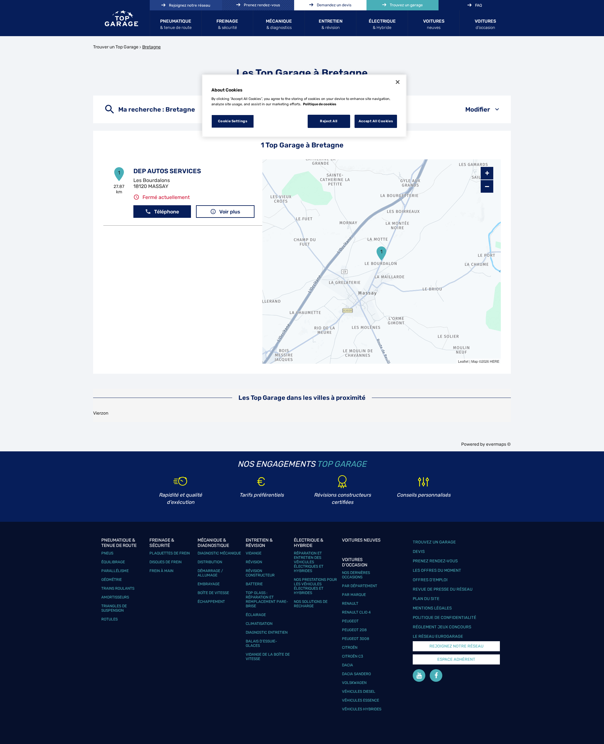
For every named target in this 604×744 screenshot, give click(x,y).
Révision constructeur (260, 573)
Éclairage (256, 615)
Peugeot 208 (354, 630)
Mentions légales (432, 608)
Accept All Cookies (376, 121)
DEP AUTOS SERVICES (167, 171)
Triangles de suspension (114, 608)
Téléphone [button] (166, 212)
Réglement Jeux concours (442, 627)
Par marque (354, 594)
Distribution (210, 562)
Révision (254, 562)
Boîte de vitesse (213, 593)
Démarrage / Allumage (210, 573)
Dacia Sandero (356, 674)
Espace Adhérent (456, 659)
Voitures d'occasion (354, 562)
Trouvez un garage (434, 542)
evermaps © (498, 444)
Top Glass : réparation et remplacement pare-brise (267, 599)
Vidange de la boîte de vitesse (268, 656)
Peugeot (350, 621)
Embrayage (209, 584)
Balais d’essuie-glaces (261, 643)
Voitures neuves (361, 540)
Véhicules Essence (360, 700)
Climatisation (259, 623)
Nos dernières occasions (356, 574)
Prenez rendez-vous (435, 561)
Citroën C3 (352, 656)
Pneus (107, 553)
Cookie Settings (233, 121)
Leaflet (463, 361)
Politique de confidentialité (444, 617)
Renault (350, 603)
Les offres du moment (437, 570)
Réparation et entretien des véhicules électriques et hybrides (308, 562)
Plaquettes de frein (169, 553)
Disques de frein (165, 562)
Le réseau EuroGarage (438, 636)
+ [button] (487, 173)
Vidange (253, 553)
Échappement (211, 601)
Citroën (349, 647)
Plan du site (426, 598)
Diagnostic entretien (267, 632)
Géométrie (111, 579)
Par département (359, 586)
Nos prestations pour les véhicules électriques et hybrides (315, 586)
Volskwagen (354, 683)
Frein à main (161, 571)
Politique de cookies (319, 104)
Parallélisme (115, 571)
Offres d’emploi (430, 579)
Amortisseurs (115, 597)
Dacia (347, 665)
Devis (419, 551)
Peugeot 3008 (355, 639)
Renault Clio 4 (356, 612)
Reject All (329, 121)
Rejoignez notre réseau (456, 646)
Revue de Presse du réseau (443, 589)
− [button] (487, 186)
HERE (494, 361)
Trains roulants (117, 588)
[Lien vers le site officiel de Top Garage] (121, 18)
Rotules (109, 619)
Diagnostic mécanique (219, 553)
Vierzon (100, 413)
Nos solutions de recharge (310, 603)
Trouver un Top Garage (115, 47)
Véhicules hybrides (361, 709)
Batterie (254, 584)
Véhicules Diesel (358, 691)
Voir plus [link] (229, 212)
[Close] (398, 82)
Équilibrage (113, 562)
